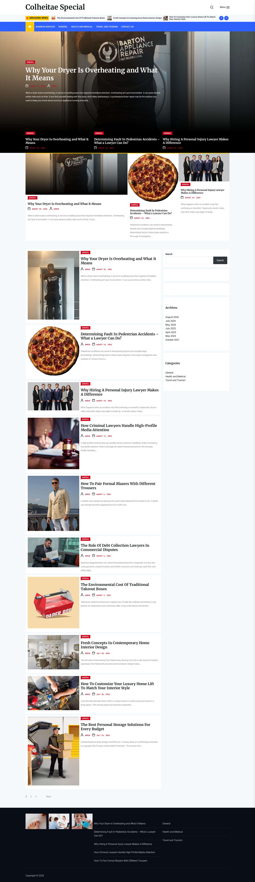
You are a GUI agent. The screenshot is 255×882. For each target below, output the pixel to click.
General (63, 26)
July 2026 (170, 321)
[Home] (29, 26)
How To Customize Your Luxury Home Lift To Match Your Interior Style (80, 18)
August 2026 (172, 317)
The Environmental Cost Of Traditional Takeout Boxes (115, 586)
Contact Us (127, 26)
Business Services (45, 26)
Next (48, 796)
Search (168, 254)
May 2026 (170, 324)
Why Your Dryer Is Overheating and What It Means (191, 18)
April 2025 (170, 332)
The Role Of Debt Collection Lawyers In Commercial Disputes (115, 547)
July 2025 (170, 328)
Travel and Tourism (107, 26)
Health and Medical (82, 26)
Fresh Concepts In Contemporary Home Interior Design (115, 645)
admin (54, 86)
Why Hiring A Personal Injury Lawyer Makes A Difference (202, 191)
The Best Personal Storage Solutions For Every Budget (136, 18)
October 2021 (172, 339)
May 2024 (170, 336)
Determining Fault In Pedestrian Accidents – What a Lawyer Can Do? (151, 212)
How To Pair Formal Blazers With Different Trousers (118, 485)
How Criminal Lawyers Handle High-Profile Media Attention (119, 427)
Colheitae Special (55, 7)
